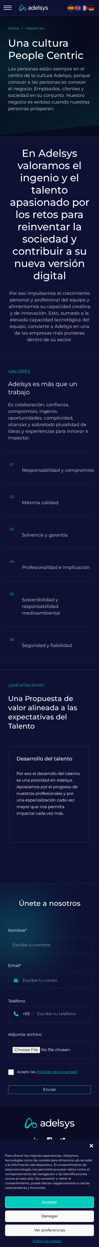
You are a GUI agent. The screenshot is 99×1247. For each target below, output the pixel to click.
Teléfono (16, 1001)
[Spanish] (71, 8)
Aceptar (49, 1202)
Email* (14, 965)
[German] (91, 8)
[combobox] (20, 1014)
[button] (91, 1145)
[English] (77, 8)
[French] (84, 8)
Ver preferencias (49, 1230)
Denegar (49, 1216)
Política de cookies (47, 1241)
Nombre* (17, 930)
